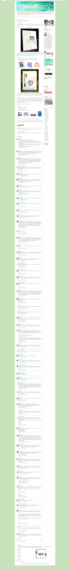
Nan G (19, 236)
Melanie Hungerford (21, 202)
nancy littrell (20, 220)
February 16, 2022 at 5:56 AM (22, 321)
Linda (19, 316)
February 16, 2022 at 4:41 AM (22, 302)
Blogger (48, 563)
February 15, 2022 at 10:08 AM (22, 147)
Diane (19, 427)
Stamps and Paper (21, 282)
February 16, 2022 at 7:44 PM (22, 424)
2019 (46, 132)
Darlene (19, 329)
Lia (18, 244)
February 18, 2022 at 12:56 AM (22, 468)
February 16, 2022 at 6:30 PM (22, 407)
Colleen (19, 189)
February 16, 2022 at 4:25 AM (22, 295)
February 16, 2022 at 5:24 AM (22, 308)
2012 (46, 140)
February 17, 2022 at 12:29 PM (22, 455)
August (46, 120)
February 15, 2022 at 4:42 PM (22, 182)
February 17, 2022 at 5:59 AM (22, 441)
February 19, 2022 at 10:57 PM (22, 496)
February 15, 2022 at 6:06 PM (22, 206)
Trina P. (19, 410)
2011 (46, 141)
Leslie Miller (20, 444)
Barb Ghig (19, 382)
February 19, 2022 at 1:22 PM (22, 491)
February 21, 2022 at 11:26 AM (22, 530)
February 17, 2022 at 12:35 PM (22, 462)
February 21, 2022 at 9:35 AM (22, 523)
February (46, 127)
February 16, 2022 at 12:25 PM (22, 388)
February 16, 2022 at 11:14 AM (22, 362)
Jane (19, 465)
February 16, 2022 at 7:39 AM (22, 341)
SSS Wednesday (20, 60)
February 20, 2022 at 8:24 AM (22, 501)
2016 (46, 135)
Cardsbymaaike (20, 349)
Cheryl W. (19, 178)
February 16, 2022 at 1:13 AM (22, 260)
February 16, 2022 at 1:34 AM (22, 273)
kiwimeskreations (20, 416)
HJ (18, 305)
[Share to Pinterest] (24, 131)
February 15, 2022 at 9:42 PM (22, 227)
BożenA (19, 485)
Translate (50, 30)
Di (18, 509)
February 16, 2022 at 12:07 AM (22, 248)
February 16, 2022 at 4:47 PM (22, 394)
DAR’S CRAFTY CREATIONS (22, 336)
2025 (46, 111)
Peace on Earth (20, 110)
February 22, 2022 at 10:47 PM (22, 536)
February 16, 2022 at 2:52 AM (22, 287)
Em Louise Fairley (20, 372)
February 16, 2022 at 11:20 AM (22, 369)
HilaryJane (19, 359)
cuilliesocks (20, 354)
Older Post (41, 539)
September (46, 119)
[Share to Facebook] (23, 131)
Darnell (49, 33)
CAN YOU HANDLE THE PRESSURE (33, 339)
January (46, 128)
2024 (46, 112)
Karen (19, 397)
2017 (46, 134)
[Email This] (21, 131)
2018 (46, 133)
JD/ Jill (19, 476)
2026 (46, 110)
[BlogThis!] (22, 131)
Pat (18, 157)
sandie (19, 257)
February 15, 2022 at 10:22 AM (22, 163)
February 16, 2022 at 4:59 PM (22, 400)
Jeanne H (19, 172)
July (45, 121)
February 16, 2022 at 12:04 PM (22, 374)
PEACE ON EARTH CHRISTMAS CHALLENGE (24, 335)
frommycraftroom (20, 263)
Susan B (19, 214)
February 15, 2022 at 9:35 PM (22, 217)
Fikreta (19, 494)
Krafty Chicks (20, 109)
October (46, 118)
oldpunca (19, 450)
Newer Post (18, 539)
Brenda (19, 434)
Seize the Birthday (20, 59)
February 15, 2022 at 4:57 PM (22, 194)
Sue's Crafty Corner (21, 269)
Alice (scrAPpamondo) (21, 166)
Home (30, 539)
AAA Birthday (20, 58)
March (46, 126)
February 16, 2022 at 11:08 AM (22, 356)
